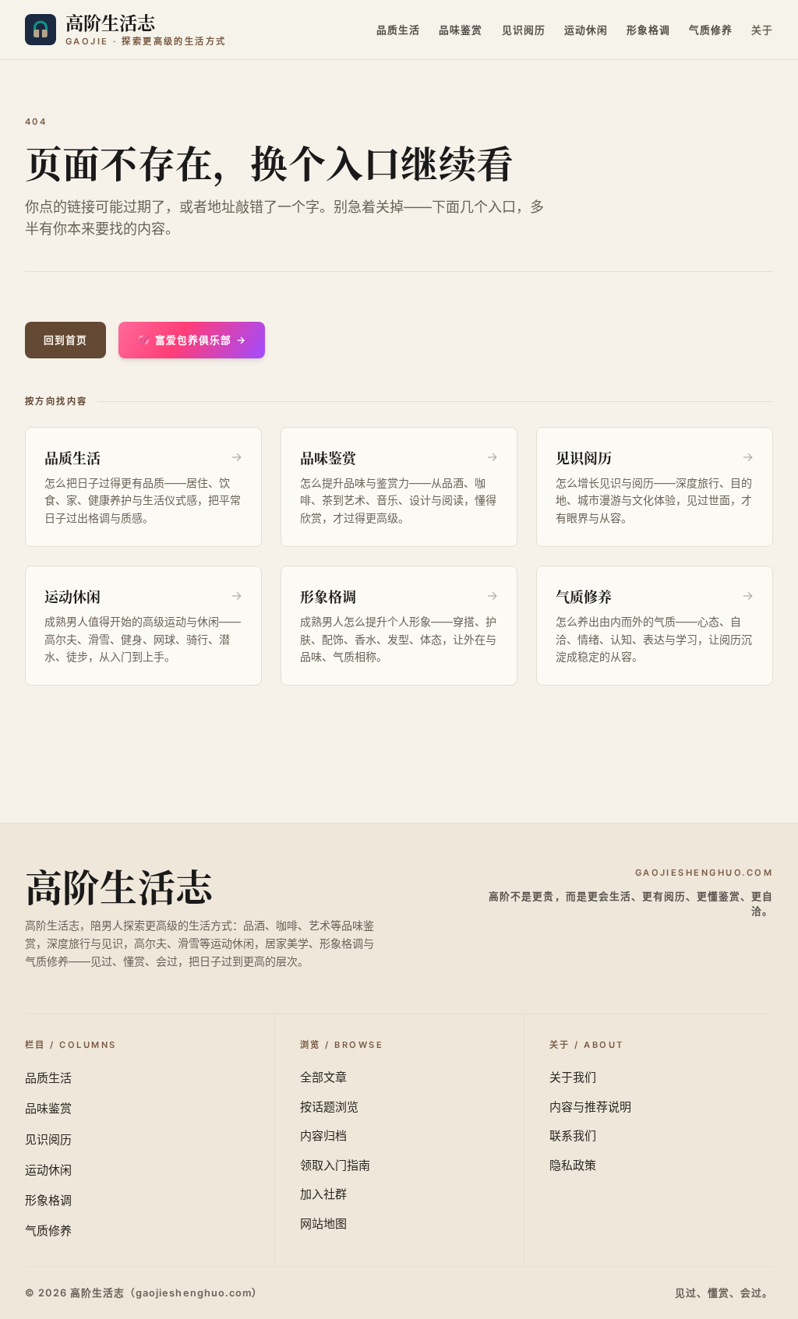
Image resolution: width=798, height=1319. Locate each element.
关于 (762, 30)
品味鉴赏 (460, 30)
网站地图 (323, 1223)
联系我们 (572, 1135)
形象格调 (648, 30)
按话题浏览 (329, 1106)
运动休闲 (586, 30)
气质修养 (711, 30)
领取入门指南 (335, 1165)
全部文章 (323, 1077)
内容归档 (323, 1135)
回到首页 (65, 340)
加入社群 (323, 1194)
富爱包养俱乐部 (191, 340)
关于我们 (572, 1077)
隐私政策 (572, 1165)
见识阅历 (524, 30)
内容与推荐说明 (590, 1106)
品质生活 (398, 30)
